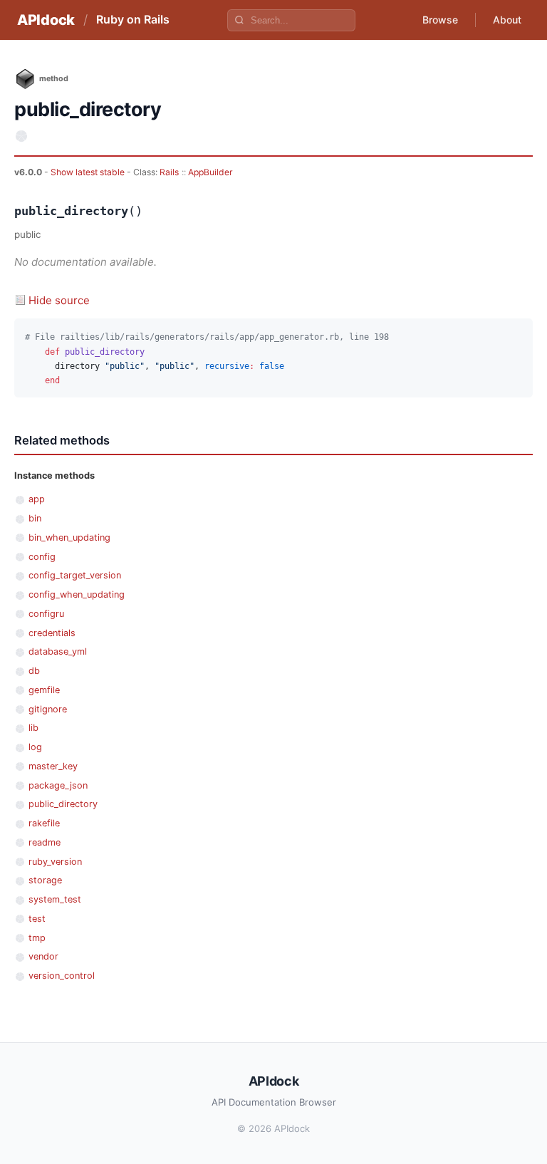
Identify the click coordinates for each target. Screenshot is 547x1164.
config (42, 556)
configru (46, 613)
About (507, 20)
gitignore (47, 709)
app (36, 499)
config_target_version (74, 575)
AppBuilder (210, 172)
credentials (51, 633)
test (37, 918)
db (34, 670)
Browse (440, 20)
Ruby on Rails (133, 19)
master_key (53, 766)
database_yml (57, 651)
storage (45, 880)
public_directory (63, 804)
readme (44, 842)
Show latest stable (89, 172)
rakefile (44, 823)
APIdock (46, 19)
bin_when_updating (69, 537)
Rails (169, 172)
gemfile (44, 690)
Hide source (59, 300)
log (35, 747)
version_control (61, 975)
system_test (54, 899)
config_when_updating (76, 594)
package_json (58, 785)
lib (33, 727)
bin (34, 518)
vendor (43, 956)
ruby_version (55, 861)
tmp (37, 937)
